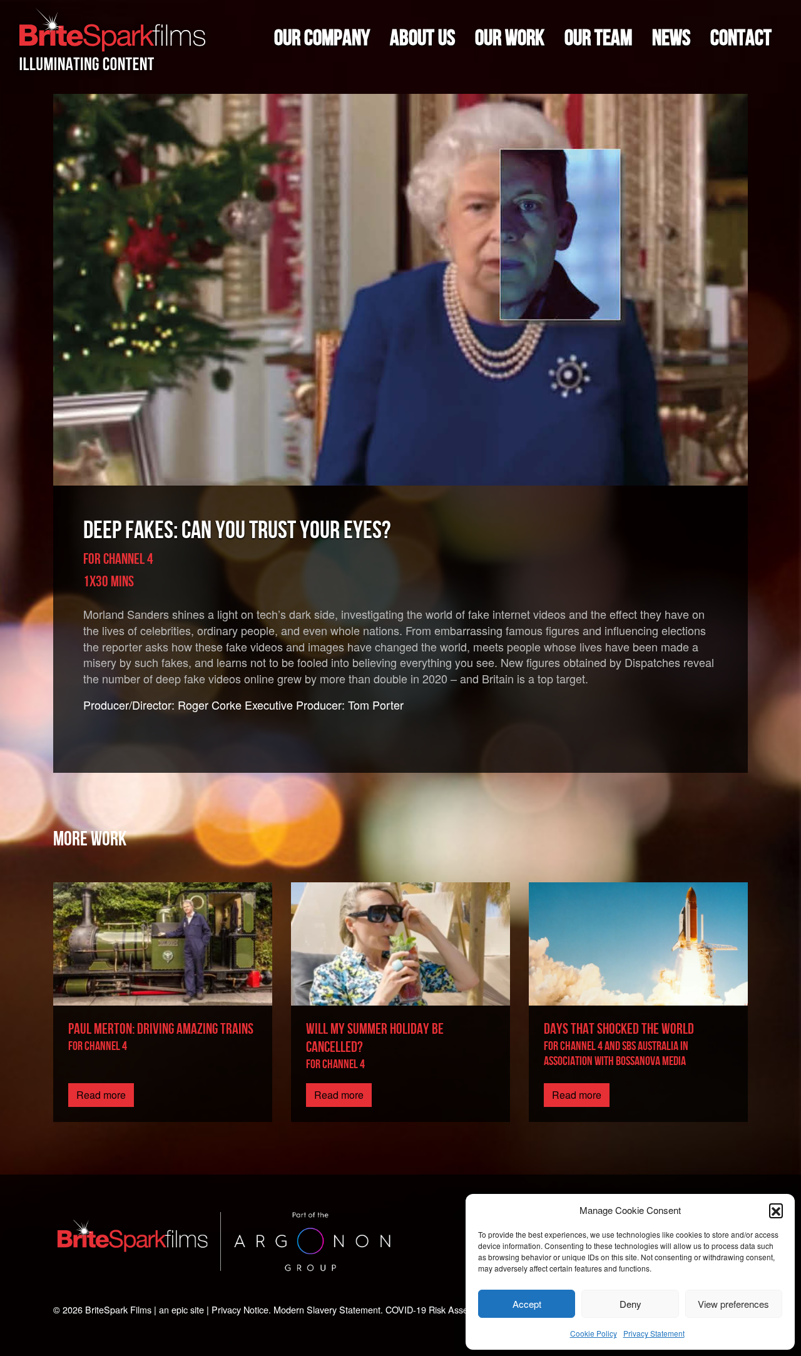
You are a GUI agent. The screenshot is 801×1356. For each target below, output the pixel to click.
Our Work (509, 38)
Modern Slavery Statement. (328, 1309)
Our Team (598, 38)
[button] (776, 1210)
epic (179, 1309)
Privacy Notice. (241, 1309)
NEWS (671, 38)
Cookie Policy (593, 1333)
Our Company (322, 38)
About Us (422, 38)
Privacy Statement (654, 1333)
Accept (527, 1303)
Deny (630, 1303)
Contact (741, 38)
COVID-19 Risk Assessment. (442, 1309)
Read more (101, 1095)
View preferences (733, 1303)
